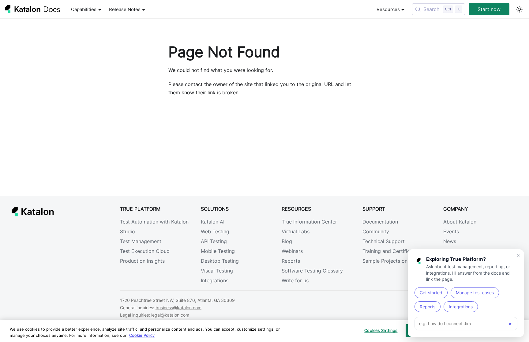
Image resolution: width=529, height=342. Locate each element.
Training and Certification (392, 251)
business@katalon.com (178, 307)
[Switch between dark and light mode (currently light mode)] (519, 9)
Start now (489, 9)
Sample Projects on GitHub (394, 261)
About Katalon (459, 222)
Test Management (140, 241)
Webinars (292, 251)
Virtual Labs (296, 231)
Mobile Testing (218, 251)
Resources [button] (388, 9)
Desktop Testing (220, 261)
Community (375, 231)
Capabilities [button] (83, 9)
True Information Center (309, 222)
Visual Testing (217, 271)
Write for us (295, 280)
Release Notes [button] (125, 9)
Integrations (214, 280)
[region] (264, 331)
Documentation (380, 222)
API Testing (214, 241)
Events (451, 231)
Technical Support (383, 241)
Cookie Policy (142, 335)
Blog (287, 241)
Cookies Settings (380, 330)
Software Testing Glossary (312, 271)
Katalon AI (212, 222)
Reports (291, 261)
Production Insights (142, 261)
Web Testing (215, 231)
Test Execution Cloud (145, 251)
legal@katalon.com (170, 315)
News (449, 241)
